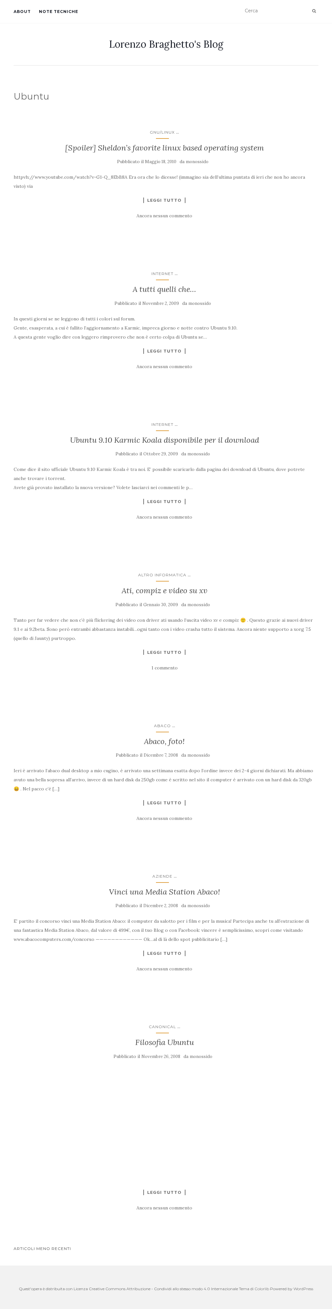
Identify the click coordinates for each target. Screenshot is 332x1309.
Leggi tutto (164, 200)
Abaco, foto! (164, 741)
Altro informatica (162, 574)
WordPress (303, 1288)
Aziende (162, 876)
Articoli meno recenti (42, 1248)
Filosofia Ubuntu (164, 1042)
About (22, 11)
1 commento (164, 668)
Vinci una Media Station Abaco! (164, 892)
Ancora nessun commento (164, 216)
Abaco (162, 725)
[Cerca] (314, 11)
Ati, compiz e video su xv (165, 590)
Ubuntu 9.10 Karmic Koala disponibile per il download (164, 440)
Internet (162, 273)
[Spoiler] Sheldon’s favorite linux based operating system (164, 148)
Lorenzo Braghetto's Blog (166, 44)
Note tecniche (58, 11)
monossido (197, 161)
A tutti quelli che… (164, 289)
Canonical (162, 1026)
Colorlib (262, 1288)
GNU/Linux (162, 132)
